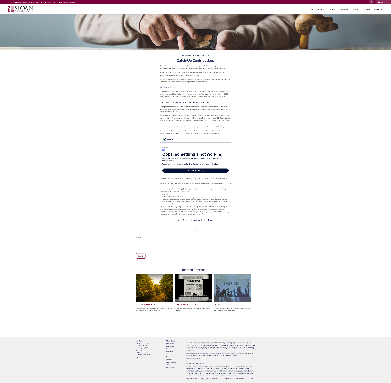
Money (168, 357)
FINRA (188, 368)
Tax (167, 354)
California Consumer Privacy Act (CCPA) (239, 353)
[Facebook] (371, 2)
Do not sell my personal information (228, 355)
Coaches (217, 304)
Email (198, 224)
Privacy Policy (190, 361)
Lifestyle (169, 359)
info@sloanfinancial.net (68, 2)
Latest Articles (171, 362)
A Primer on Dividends (145, 304)
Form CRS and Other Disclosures (195, 363)
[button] (311, 9)
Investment (170, 346)
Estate (168, 349)
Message (139, 237)
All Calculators (170, 367)
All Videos (169, 365)
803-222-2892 (51, 2)
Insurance (169, 351)
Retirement (170, 343)
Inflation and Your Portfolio (187, 304)
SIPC (192, 368)
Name (138, 224)
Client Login (384, 2)
